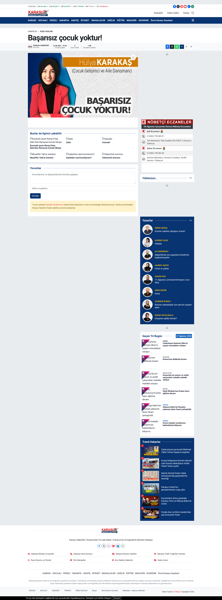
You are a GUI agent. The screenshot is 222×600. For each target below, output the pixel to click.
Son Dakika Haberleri (124, 560)
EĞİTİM (120, 20)
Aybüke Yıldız (161, 240)
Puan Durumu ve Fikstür (41, 560)
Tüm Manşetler (79, 560)
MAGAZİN (131, 20)
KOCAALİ (42, 20)
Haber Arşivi (163, 560)
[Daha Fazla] (182, 47)
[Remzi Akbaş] (147, 229)
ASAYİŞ (74, 20)
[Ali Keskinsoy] (147, 254)
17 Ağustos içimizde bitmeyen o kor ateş (172, 281)
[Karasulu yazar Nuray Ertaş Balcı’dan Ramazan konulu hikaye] (47, 140)
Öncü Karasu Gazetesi (162, 20)
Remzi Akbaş (161, 228)
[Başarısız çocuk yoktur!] (83, 85)
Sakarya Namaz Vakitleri (126, 554)
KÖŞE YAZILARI (46, 31)
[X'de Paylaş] (172, 47)
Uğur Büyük (161, 290)
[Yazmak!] (107, 138)
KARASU (32, 20)
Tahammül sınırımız (111, 157)
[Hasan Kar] (147, 279)
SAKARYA (64, 20)
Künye (186, 13)
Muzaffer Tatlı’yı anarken (41, 157)
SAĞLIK (111, 20)
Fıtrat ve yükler (162, 268)
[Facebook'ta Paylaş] (167, 47)
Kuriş (157, 293)
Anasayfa (158, 13)
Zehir (68, 142)
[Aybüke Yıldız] (147, 242)
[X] (104, 546)
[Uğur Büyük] (147, 291)
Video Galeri (173, 13)
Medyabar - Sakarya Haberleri (134, 591)
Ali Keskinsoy (161, 251)
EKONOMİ (144, 20)
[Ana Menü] (193, 20)
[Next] (118, 546)
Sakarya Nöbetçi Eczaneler (42, 554)
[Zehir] (69, 138)
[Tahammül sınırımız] (112, 154)
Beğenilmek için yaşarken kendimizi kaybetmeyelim (172, 256)
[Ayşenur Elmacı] (147, 304)
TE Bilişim (177, 592)
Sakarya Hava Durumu (82, 554)
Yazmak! (106, 142)
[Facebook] (99, 546)
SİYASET (85, 20)
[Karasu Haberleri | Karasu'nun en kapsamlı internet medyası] (40, 12)
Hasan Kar (160, 276)
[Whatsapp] (123, 546)
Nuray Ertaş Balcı (164, 315)
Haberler (32, 31)
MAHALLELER (98, 20)
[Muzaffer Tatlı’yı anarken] (43, 154)
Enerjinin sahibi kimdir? (166, 318)
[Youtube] (113, 546)
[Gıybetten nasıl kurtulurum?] (80, 154)
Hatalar (158, 243)
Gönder (35, 196)
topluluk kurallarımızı (55, 205)
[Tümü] (190, 178)
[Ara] (192, 13)
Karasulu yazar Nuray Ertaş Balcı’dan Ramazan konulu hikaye (45, 146)
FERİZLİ (53, 20)
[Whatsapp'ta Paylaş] (177, 47)
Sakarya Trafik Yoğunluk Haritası (171, 554)
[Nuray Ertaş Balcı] (147, 316)
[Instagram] (109, 546)
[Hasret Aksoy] (147, 266)
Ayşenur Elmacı (163, 301)
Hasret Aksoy (162, 265)
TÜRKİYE (67, 591)
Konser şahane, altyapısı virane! (170, 231)
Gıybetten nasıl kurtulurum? (79, 157)
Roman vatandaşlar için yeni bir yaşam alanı (173, 306)
